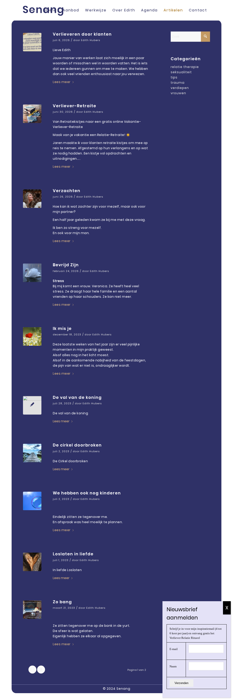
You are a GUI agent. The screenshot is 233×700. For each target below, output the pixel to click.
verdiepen (180, 88)
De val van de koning (77, 397)
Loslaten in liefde (73, 554)
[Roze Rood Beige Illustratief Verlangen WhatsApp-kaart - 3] (32, 42)
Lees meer (62, 82)
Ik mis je (62, 328)
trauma (178, 82)
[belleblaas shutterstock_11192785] (32, 501)
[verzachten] (32, 198)
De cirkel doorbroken (77, 445)
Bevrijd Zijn (66, 265)
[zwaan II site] (32, 273)
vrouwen (178, 93)
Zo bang (62, 602)
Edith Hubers (90, 40)
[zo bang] (32, 610)
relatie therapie (185, 67)
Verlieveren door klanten (82, 34)
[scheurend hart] (32, 562)
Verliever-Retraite (74, 106)
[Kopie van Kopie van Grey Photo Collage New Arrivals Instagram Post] (32, 113)
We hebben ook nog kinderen (87, 493)
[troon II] (32, 405)
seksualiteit (181, 72)
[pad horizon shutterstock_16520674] (32, 453)
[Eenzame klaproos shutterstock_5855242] (32, 336)
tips (174, 77)
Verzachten (66, 190)
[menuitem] (51, 10)
